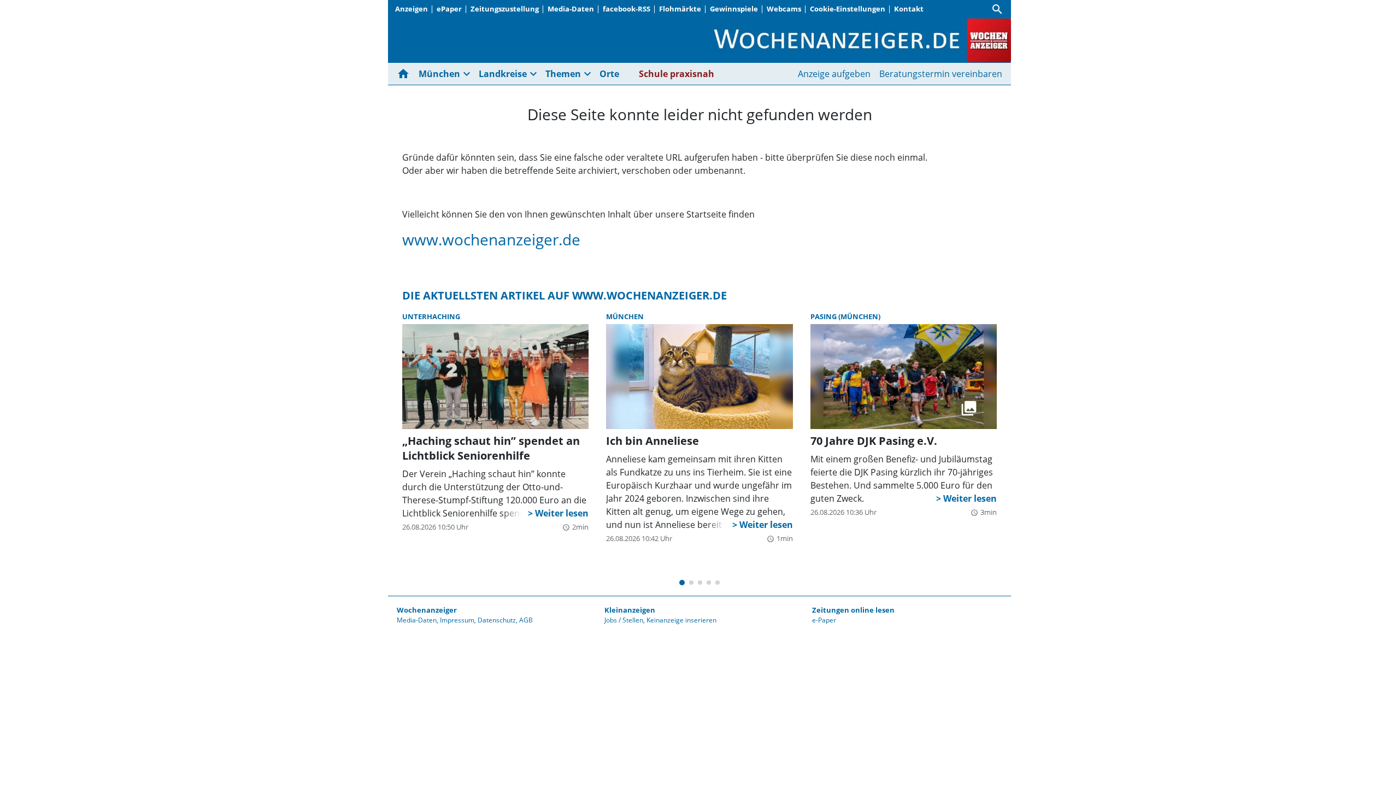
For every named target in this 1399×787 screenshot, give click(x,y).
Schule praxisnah (676, 74)
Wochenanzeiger (427, 610)
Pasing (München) (845, 316)
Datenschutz (497, 620)
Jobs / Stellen (623, 620)
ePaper (449, 9)
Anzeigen (411, 9)
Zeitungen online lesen (853, 610)
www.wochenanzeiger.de (491, 239)
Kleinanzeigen (629, 610)
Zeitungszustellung (505, 9)
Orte (609, 74)
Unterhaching (431, 316)
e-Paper (824, 620)
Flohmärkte (680, 9)
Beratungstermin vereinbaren (940, 74)
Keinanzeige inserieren (681, 620)
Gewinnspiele (734, 9)
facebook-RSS (626, 9)
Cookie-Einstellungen (847, 9)
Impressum (457, 620)
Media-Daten (571, 9)
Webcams (784, 9)
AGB (526, 620)
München (625, 316)
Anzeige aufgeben (834, 74)
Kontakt (909, 9)
